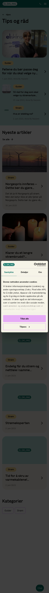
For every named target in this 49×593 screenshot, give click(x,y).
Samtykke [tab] (9, 272)
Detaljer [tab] (24, 272)
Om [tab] (40, 272)
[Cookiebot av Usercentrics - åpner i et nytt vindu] (34, 264)
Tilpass (23, 326)
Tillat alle (24, 318)
